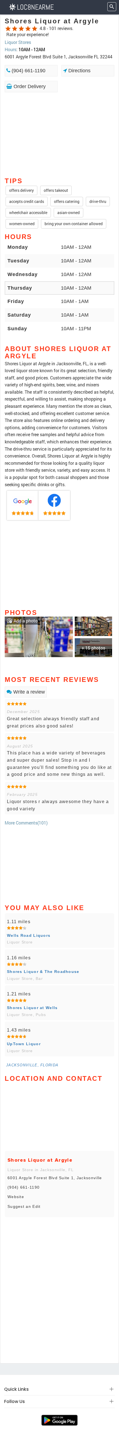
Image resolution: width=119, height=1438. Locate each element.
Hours (10, 49)
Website (15, 1196)
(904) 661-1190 (27, 70)
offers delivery (21, 190)
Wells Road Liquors (28, 935)
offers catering (66, 201)
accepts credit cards (26, 201)
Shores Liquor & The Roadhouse (43, 971)
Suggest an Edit (24, 1206)
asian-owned (68, 212)
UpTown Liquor (24, 1044)
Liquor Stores (18, 42)
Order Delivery (29, 86)
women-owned (22, 223)
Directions (78, 70)
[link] (22, 505)
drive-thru (97, 201)
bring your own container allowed (74, 223)
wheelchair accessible (28, 212)
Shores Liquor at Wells (32, 1007)
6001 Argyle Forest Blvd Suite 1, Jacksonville (54, 1178)
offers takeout (56, 190)
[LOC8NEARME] (31, 6)
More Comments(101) (26, 823)
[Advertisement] (59, 134)
